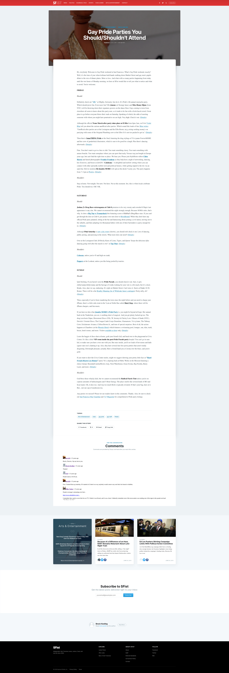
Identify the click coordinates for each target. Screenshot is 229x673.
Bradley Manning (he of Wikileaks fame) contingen (115, 291)
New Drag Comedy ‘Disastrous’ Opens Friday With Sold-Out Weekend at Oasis (72, 537)
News (65, 2)
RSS (153, 655)
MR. (94, 102)
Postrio (91, 172)
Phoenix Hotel (103, 327)
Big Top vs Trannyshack (97, 213)
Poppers (80, 261)
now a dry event (103, 231)
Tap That (114, 243)
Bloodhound (125, 216)
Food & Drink (100, 2)
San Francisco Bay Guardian (90, 396)
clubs (94, 416)
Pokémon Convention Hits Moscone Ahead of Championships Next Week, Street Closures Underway (72, 553)
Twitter (154, 653)
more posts (102, 626)
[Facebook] (159, 2)
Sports (91, 2)
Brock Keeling (123, 27)
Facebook (155, 650)
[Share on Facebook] (105, 559)
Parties (117, 416)
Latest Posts (102, 650)
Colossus (80, 255)
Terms (80, 669)
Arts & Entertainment (113, 2)
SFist (56, 647)
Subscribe (172, 2)
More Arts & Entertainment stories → (72, 560)
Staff (127, 653)
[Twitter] (163, 3)
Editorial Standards (131, 655)
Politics (71, 2)
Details (143, 117)
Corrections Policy (131, 658)
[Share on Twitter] (102, 559)
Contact (125, 2)
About (127, 650)
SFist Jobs (102, 653)
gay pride (101, 416)
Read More (122, 624)
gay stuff (109, 416)
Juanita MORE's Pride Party (106, 312)
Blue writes (144, 126)
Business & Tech (81, 2)
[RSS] (167, 3)
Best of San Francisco (105, 655)
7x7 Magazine (109, 396)
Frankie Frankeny (108, 159)
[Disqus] (114, 477)
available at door (111, 330)
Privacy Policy (73, 669)
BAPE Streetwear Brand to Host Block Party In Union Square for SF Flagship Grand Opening (72, 545)
